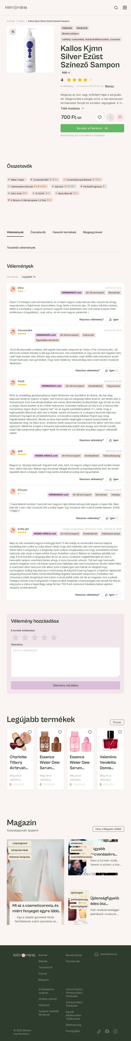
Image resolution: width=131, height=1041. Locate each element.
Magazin (44, 979)
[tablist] (65, 240)
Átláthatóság (73, 1024)
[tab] (15, 232)
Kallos (21, 21)
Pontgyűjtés (73, 1031)
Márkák (43, 961)
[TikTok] (99, 1031)
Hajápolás (67, 27)
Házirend (44, 1005)
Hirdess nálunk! (48, 998)
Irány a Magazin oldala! (108, 828)
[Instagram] (115, 1031)
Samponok (82, 27)
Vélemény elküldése (65, 685)
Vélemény (17, 644)
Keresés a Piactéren (90, 128)
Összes (117, 722)
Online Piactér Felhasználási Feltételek (74, 993)
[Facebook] (107, 1031)
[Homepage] (16, 8)
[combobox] (29, 276)
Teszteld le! (46, 967)
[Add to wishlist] (30, 732)
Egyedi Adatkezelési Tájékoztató (73, 1015)
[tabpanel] (65, 478)
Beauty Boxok (74, 955)
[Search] (116, 8)
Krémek (11, 21)
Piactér (43, 973)
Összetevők (73, 961)
